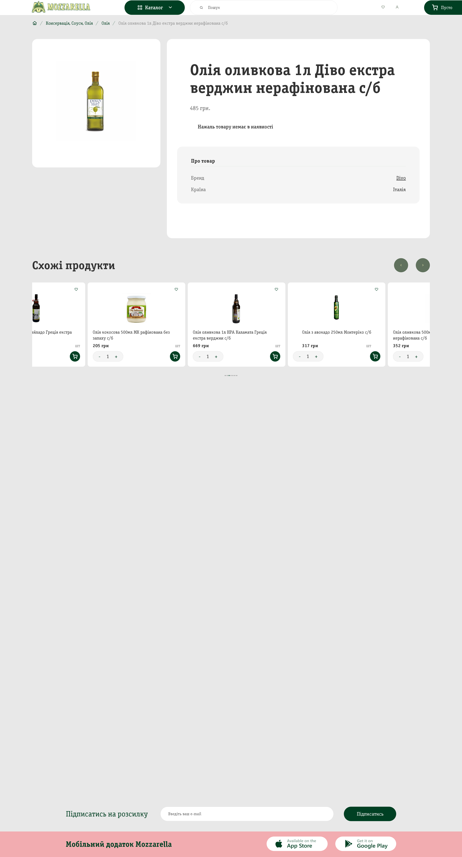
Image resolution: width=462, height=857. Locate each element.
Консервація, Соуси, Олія (69, 23)
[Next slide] (423, 265)
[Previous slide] (401, 265)
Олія (106, 23)
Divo (401, 178)
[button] (225, 375)
